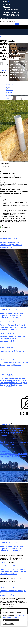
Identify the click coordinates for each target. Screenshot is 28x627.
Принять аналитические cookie (11, 620)
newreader (3, 70)
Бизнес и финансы (12, 59)
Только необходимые (8, 623)
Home (4, 6)
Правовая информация (11, 12)
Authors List (6, 4)
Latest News (6, 8)
